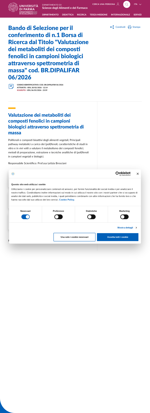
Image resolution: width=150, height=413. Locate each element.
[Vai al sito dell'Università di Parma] (24, 7)
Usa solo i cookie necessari (74, 237)
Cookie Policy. (67, 199)
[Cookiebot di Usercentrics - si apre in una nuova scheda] (118, 174)
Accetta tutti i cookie (117, 237)
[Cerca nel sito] (126, 4)
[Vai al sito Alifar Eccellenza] (28, 12)
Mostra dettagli (125, 227)
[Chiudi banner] (138, 174)
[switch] (58, 216)
